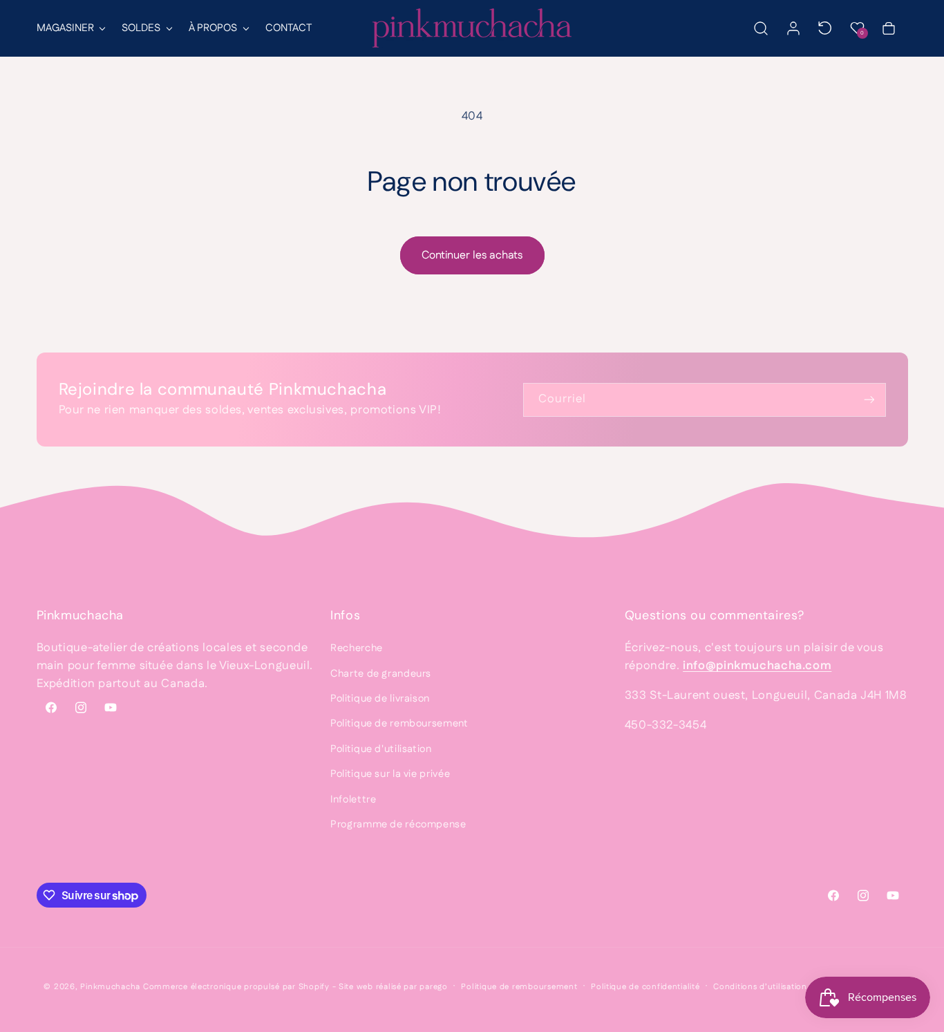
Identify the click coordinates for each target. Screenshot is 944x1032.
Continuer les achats (472, 255)
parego (433, 987)
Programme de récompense (398, 824)
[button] (70, 28)
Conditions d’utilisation (760, 987)
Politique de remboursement (399, 723)
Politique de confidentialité (645, 987)
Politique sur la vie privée (390, 774)
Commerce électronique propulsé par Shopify (236, 987)
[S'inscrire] (869, 400)
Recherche (356, 648)
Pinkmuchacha (110, 987)
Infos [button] (345, 615)
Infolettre (353, 799)
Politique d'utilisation (381, 749)
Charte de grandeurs (380, 673)
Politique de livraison (380, 698)
